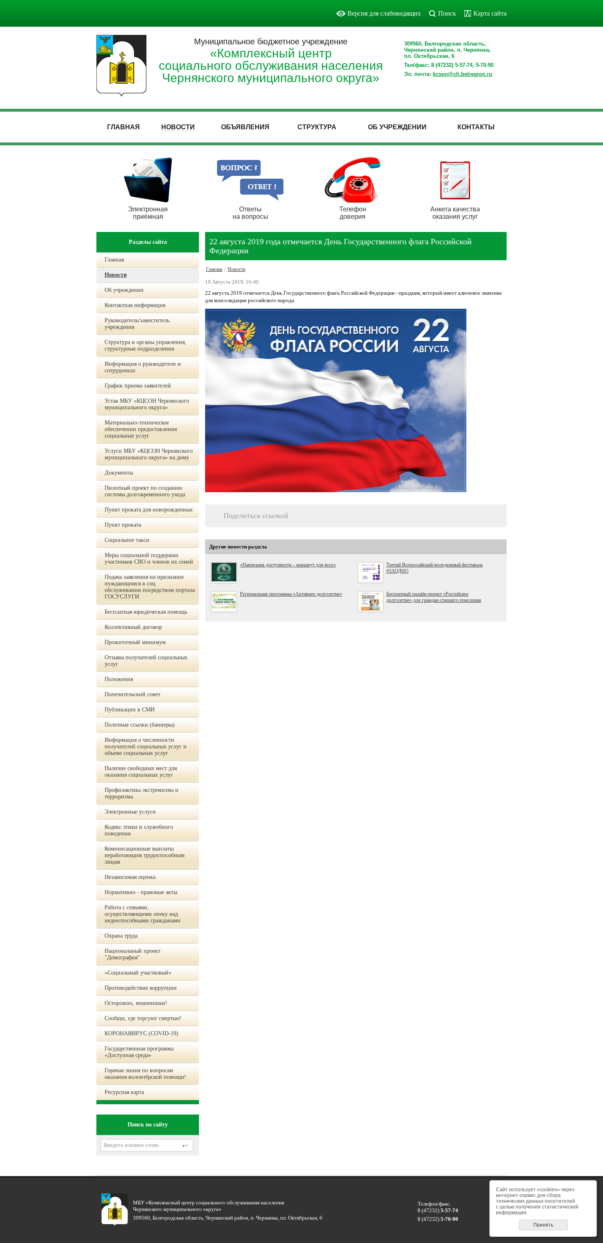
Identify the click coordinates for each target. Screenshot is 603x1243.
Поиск (447, 13)
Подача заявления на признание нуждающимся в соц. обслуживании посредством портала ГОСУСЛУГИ (150, 587)
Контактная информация (135, 305)
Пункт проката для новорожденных (149, 510)
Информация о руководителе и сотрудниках (143, 367)
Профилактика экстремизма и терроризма (141, 793)
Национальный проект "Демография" (132, 954)
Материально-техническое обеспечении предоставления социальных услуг (141, 429)
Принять (543, 1225)
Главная (114, 260)
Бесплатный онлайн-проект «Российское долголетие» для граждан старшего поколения (433, 597)
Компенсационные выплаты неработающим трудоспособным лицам (145, 855)
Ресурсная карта (124, 1092)
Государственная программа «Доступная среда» (139, 1052)
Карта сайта (490, 13)
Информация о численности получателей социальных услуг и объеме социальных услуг (146, 746)
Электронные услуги (130, 812)
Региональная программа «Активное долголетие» (291, 594)
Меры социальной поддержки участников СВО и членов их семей (149, 558)
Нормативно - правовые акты (141, 892)
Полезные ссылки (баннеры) (140, 725)
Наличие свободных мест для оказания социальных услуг (141, 771)
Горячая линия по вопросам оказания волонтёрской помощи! (145, 1073)
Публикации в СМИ (130, 709)
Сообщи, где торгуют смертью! (143, 1018)
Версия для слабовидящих (384, 13)
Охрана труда (121, 936)
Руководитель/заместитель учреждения (137, 323)
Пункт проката (123, 525)
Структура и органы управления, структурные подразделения (145, 345)
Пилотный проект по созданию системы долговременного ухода (145, 491)
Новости (116, 275)
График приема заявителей (138, 386)
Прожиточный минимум (135, 642)
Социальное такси (127, 540)
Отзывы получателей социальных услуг (146, 660)
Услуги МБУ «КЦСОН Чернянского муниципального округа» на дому (149, 454)
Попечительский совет (132, 694)
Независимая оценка (130, 877)
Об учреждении (124, 290)
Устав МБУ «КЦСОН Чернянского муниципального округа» (147, 404)
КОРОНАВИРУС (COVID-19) (141, 1033)
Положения (119, 679)
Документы (119, 473)
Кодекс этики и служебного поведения (139, 830)
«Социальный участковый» (138, 973)
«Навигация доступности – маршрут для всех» (288, 565)
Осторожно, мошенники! (136, 1003)
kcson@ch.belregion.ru (462, 74)
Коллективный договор (133, 627)
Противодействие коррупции (141, 988)
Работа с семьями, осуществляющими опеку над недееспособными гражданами (142, 914)
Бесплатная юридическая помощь (146, 612)
